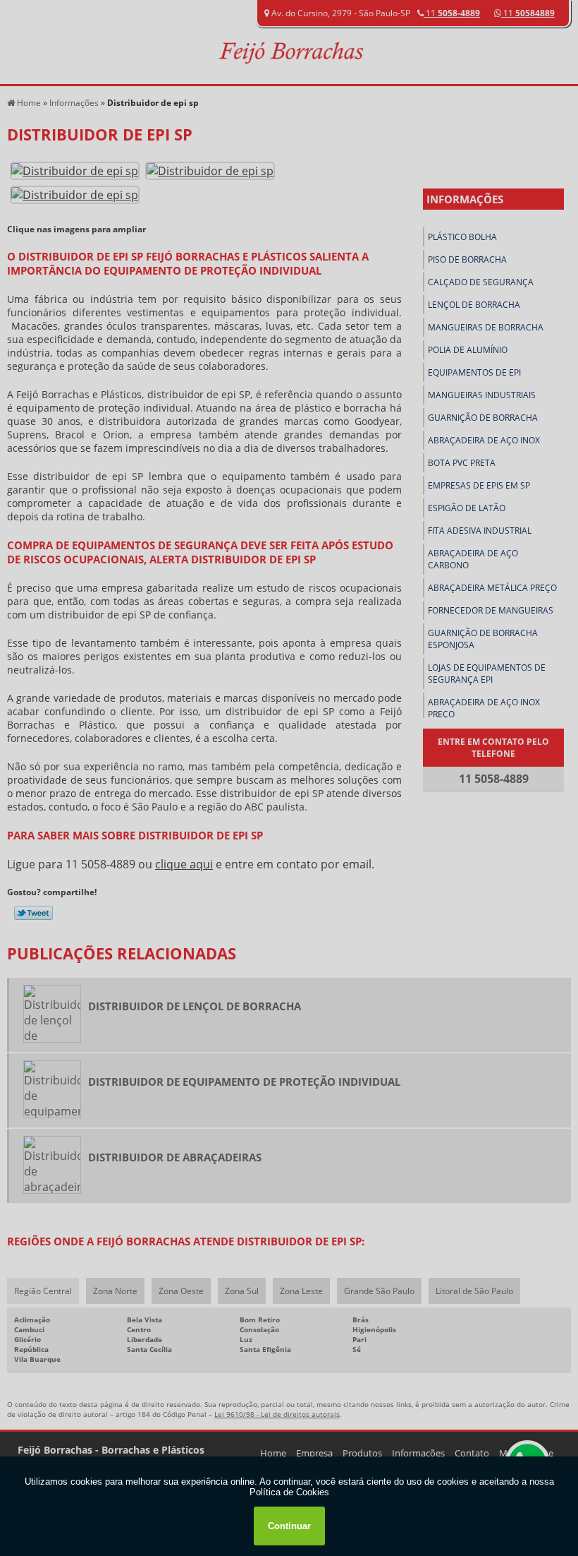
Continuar (289, 1526)
